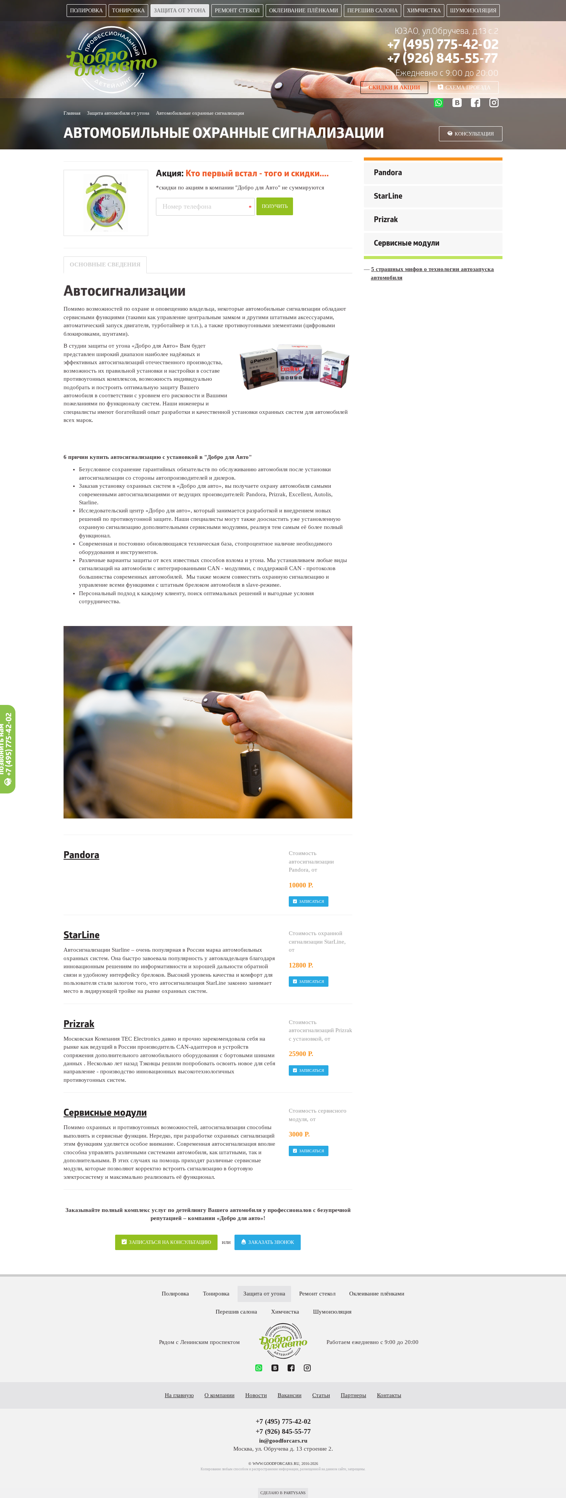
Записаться (311, 901)
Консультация (474, 134)
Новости (256, 1395)
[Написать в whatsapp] (438, 104)
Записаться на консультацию (170, 1242)
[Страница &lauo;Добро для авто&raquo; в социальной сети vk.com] (274, 1368)
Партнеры (353, 1395)
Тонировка (128, 10)
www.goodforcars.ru (283, 1341)
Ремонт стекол (237, 10)
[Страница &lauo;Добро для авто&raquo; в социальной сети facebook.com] (291, 1368)
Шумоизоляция (473, 10)
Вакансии (289, 1395)
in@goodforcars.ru (283, 1441)
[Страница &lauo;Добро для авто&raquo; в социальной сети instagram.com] (307, 1368)
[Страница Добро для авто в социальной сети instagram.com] (494, 104)
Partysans (295, 1493)
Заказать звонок (271, 1242)
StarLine (388, 197)
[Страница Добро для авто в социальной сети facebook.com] (475, 104)
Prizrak (386, 220)
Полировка (86, 10)
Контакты (389, 1395)
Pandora (388, 173)
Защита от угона (180, 10)
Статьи (321, 1395)
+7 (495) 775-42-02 (443, 46)
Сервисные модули (406, 244)
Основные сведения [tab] (105, 264)
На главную (179, 1395)
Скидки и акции (394, 87)
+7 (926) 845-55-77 (442, 60)
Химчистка (424, 10)
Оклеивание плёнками (303, 10)
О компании (219, 1395)
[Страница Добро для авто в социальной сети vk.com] (457, 104)
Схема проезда (468, 87)
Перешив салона (372, 10)
